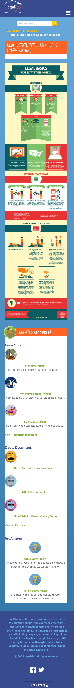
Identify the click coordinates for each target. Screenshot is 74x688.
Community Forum (35, 559)
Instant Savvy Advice (35, 590)
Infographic (30, 31)
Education (13, 31)
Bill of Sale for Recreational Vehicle (35, 468)
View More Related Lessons (21, 435)
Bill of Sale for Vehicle (35, 492)
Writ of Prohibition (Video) (35, 393)
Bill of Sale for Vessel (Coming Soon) (35, 516)
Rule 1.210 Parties (35, 422)
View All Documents (17, 525)
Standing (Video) (35, 365)
